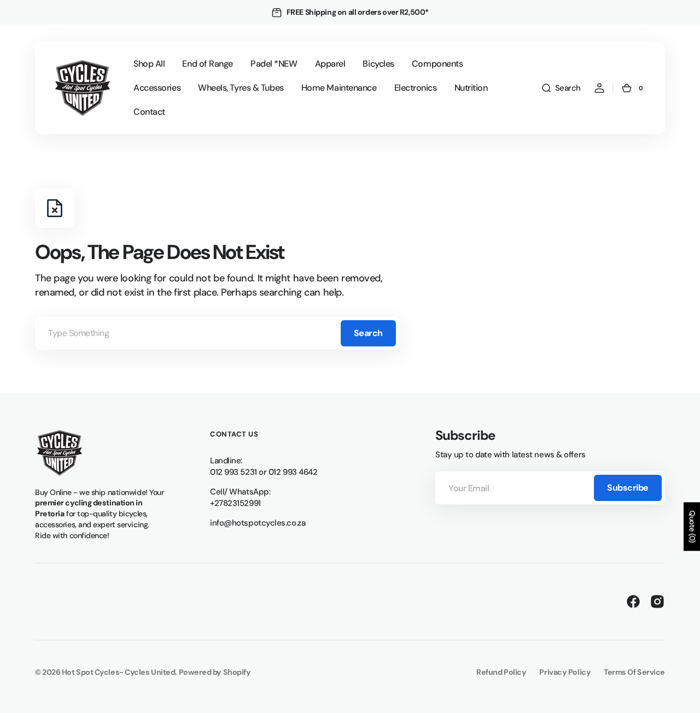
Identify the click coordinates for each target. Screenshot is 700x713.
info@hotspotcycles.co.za (257, 522)
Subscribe (628, 487)
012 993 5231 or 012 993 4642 (263, 472)
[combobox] (217, 333)
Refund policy (501, 672)
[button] (561, 88)
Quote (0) (692, 526)
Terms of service (634, 672)
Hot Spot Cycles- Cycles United (119, 672)
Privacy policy (565, 672)
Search (368, 333)
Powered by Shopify (215, 672)
